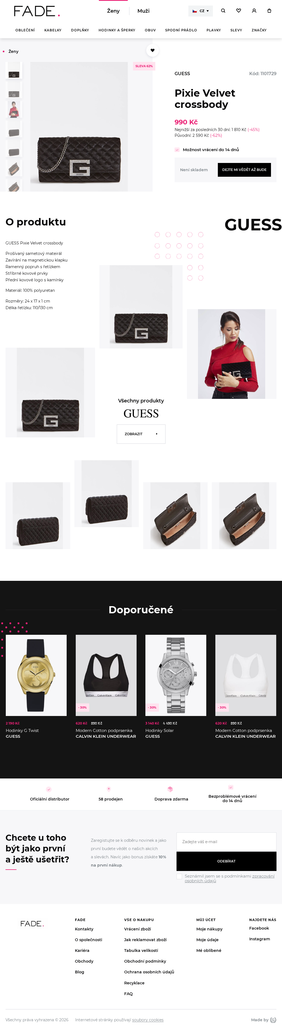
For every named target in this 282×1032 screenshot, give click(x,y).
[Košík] (269, 11)
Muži (143, 11)
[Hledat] (223, 11)
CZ (202, 11)
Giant (272, 1020)
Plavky (214, 30)
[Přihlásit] (254, 11)
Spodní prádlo (181, 30)
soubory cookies (148, 1020)
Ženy (113, 11)
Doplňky (80, 30)
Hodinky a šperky (117, 30)
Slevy (236, 30)
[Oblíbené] (238, 11)
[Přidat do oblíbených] (152, 50)
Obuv (150, 30)
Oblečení (25, 30)
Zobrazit (133, 434)
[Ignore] (226, 884)
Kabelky (53, 30)
